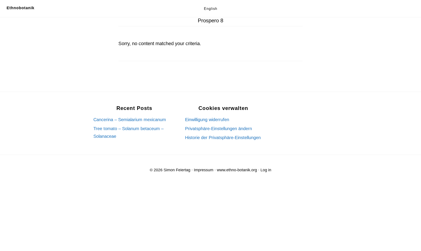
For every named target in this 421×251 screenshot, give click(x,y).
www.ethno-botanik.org (237, 170)
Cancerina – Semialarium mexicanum (129, 119)
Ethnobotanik (20, 8)
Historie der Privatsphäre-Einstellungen (223, 137)
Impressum (203, 170)
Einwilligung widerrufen (207, 119)
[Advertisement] (131, 217)
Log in (265, 170)
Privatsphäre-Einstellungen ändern (218, 128)
